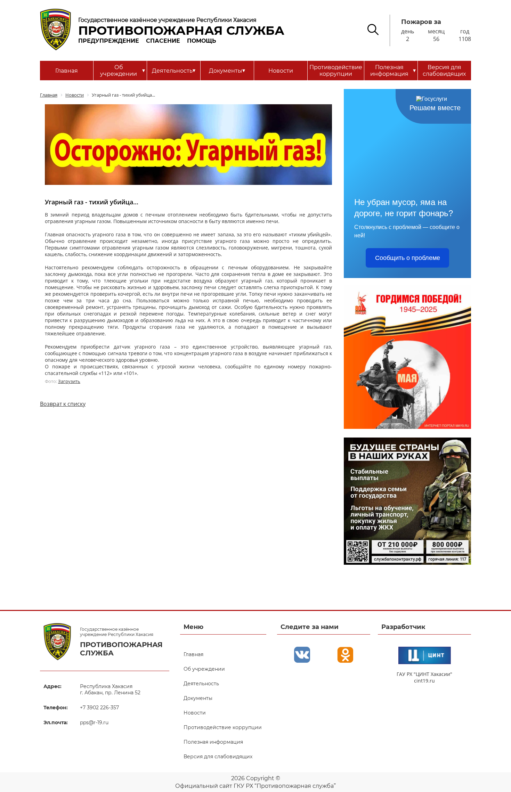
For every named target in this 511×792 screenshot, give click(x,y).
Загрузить (69, 381)
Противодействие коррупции (335, 70)
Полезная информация (393, 70)
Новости (280, 70)
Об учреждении (122, 70)
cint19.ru (424, 680)
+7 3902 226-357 (99, 707)
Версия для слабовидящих (444, 70)
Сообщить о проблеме (407, 257)
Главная (66, 70)
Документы (227, 70)
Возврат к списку (63, 404)
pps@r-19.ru (94, 722)
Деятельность (173, 70)
